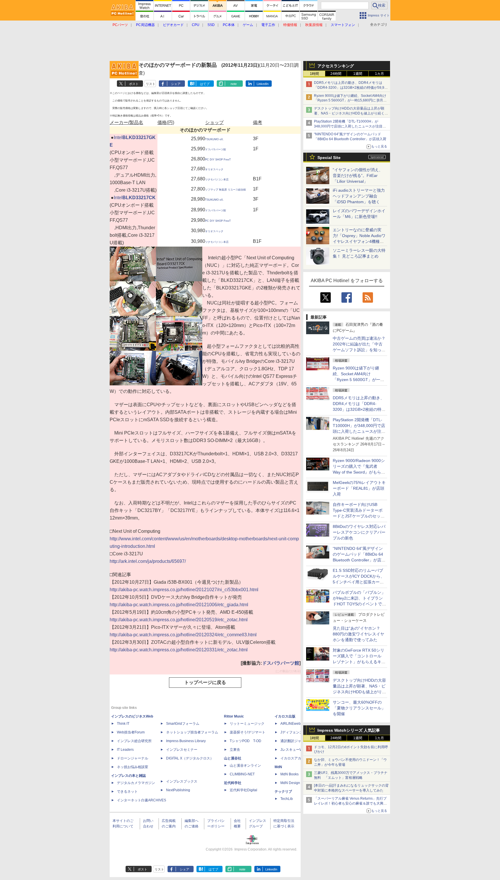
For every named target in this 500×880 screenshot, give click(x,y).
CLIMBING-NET (242, 774)
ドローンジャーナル (132, 758)
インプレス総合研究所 (134, 741)
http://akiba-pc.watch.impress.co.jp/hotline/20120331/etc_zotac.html (179, 649)
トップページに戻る (205, 682)
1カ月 (379, 74)
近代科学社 (232, 783)
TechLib (286, 799)
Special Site (329, 157)
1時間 (314, 74)
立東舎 (235, 750)
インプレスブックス (181, 781)
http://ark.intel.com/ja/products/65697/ (148, 561)
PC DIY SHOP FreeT (218, 159)
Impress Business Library (186, 741)
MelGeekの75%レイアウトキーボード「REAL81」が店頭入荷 (359, 488)
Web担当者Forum (131, 732)
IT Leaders (125, 750)
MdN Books (289, 774)
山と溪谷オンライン (245, 765)
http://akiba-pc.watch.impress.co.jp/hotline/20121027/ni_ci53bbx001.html (184, 589)
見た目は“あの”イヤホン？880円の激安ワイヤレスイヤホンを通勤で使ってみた (358, 634)
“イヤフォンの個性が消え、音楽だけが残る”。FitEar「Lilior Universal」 (358, 175)
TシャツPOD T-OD (245, 741)
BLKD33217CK (139, 197)
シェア (176, 84)
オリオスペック (214, 169)
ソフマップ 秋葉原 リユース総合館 (225, 189)
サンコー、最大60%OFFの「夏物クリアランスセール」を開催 (359, 708)
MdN (278, 767)
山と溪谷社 (232, 758)
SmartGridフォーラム (182, 724)
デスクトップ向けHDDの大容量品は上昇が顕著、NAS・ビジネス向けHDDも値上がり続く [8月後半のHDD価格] (351, 113)
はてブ (204, 84)
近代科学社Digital (243, 790)
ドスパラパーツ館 (215, 149)
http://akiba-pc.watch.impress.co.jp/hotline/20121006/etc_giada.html (179, 604)
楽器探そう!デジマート (247, 732)
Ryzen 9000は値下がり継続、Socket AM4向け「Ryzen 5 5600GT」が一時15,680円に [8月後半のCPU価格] (350, 101)
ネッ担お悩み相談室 (132, 767)
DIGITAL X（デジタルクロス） (190, 758)
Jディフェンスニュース (298, 732)
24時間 (335, 74)
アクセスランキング (335, 66)
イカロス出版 (285, 716)
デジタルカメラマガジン (136, 783)
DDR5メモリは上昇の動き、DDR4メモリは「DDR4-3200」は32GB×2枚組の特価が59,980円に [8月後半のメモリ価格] (351, 88)
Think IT (123, 724)
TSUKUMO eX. (214, 139)
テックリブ (283, 792)
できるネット (127, 792)
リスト (150, 84)
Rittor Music (234, 716)
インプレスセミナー (181, 750)
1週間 (357, 74)
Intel (118, 137)
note (234, 84)
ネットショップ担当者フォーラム (192, 732)
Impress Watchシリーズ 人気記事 (348, 730)
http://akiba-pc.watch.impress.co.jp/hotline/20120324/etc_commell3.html (183, 634)
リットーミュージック (247, 724)
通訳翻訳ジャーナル (296, 741)
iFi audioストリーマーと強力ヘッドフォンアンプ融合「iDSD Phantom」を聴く (359, 196)
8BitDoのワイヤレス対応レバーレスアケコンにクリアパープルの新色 (359, 532)
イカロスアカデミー (296, 758)
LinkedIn (263, 84)
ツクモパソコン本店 (217, 179)
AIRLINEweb (290, 724)
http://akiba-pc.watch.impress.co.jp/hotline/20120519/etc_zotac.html (179, 619)
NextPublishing (178, 790)
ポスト (134, 84)
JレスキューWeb (293, 750)
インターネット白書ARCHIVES (141, 800)
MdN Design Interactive (298, 783)
